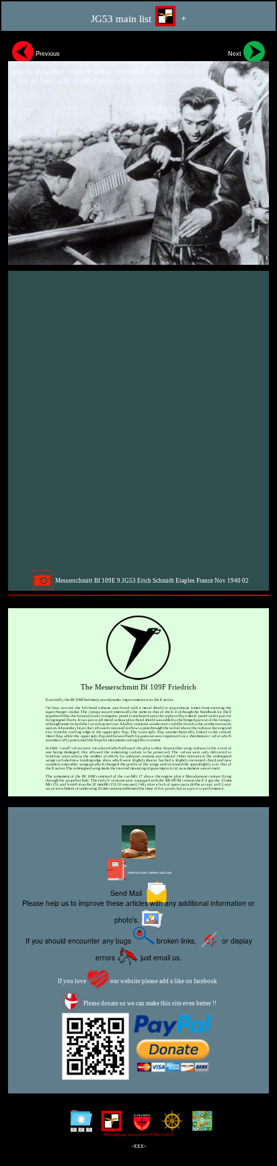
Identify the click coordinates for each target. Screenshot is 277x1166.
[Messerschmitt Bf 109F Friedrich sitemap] (78, 1126)
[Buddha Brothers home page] (169, 1126)
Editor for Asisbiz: (149, 872)
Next (235, 53)
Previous (47, 53)
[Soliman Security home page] (138, 1126)
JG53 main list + (138, 18)
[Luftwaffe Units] (108, 1126)
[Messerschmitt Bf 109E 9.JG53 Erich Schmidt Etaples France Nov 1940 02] (138, 151)
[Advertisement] (138, 420)
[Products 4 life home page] (199, 1126)
